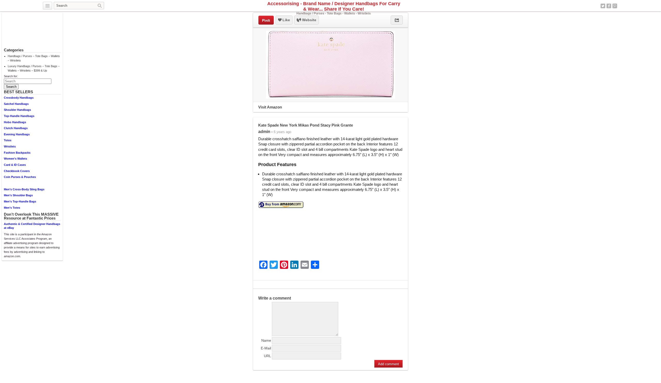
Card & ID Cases (15, 164)
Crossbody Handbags (19, 97)
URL (267, 356)
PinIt (266, 20)
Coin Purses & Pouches (20, 176)
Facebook (608, 6)
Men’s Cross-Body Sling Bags (24, 189)
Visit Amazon (270, 107)
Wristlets (10, 146)
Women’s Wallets (15, 158)
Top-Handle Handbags (19, 116)
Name (266, 340)
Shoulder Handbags (17, 109)
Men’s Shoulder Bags (18, 195)
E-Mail (266, 348)
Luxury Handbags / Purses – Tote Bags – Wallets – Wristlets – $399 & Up (34, 68)
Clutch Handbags (16, 128)
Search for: (11, 76)
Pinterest (614, 6)
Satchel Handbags (16, 103)
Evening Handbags (17, 134)
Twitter (602, 6)
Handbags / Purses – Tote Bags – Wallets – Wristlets (34, 58)
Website (308, 20)
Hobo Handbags (15, 122)
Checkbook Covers (17, 171)
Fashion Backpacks (17, 152)
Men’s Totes (12, 207)
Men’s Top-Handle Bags (20, 201)
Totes (7, 140)
